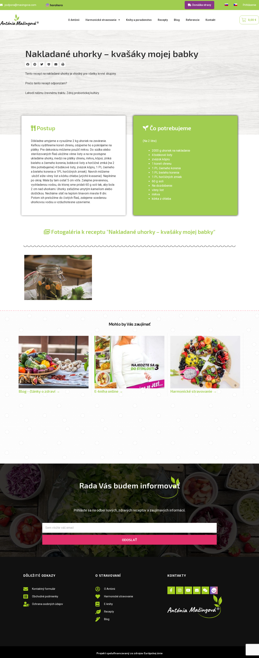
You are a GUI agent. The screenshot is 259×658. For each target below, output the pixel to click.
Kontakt (210, 19)
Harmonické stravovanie (101, 19)
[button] (27, 64)
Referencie (192, 19)
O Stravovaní (108, 575)
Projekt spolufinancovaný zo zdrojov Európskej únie (129, 653)
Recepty (163, 19)
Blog (177, 19)
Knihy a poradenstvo (139, 19)
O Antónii (73, 19)
